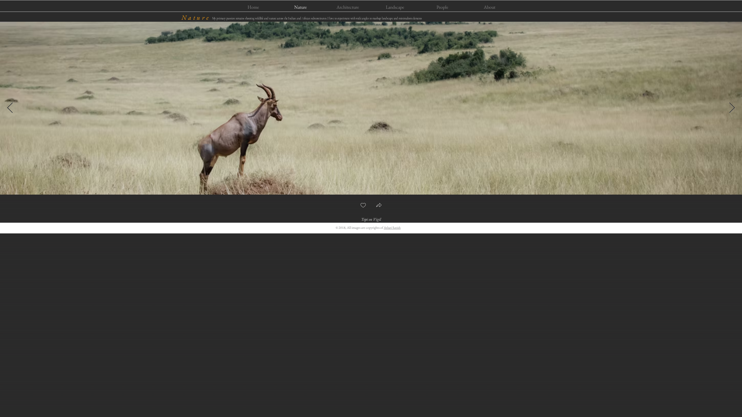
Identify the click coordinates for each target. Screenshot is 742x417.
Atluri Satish (392, 227)
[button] (378, 206)
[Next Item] (732, 108)
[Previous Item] (10, 108)
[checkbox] (363, 206)
